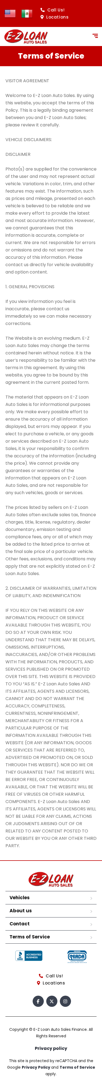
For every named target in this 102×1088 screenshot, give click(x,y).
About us (21, 910)
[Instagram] (65, 1001)
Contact (20, 923)
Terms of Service (30, 937)
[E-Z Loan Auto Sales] (26, 36)
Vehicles (20, 897)
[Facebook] (38, 1001)
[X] (51, 1001)
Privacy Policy (36, 1067)
